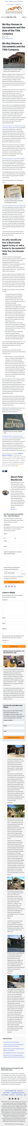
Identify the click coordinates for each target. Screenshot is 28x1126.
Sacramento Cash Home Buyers (11, 1042)
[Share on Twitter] (6, 471)
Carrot (22, 1124)
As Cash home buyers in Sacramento (11, 158)
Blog (25, 1094)
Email (5, 546)
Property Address (8, 720)
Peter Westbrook (8, 38)
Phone (5, 541)
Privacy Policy (19, 1094)
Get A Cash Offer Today (10, 1090)
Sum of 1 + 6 (5, 640)
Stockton (20, 453)
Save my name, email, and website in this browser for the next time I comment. (13, 637)
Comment (5, 600)
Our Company (10, 4)
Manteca (4, 455)
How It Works (6, 1092)
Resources (12, 1094)
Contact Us (18, 4)
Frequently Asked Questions (18, 1092)
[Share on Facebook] (3, 471)
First (4, 538)
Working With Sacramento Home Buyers (13, 1053)
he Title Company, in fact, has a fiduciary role (14, 205)
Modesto (9, 455)
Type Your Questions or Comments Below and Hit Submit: (13, 552)
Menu (24, 17)
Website (4, 629)
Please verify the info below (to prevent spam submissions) (12, 568)
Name (6, 533)
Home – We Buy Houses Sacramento (14, 1)
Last (15, 538)
